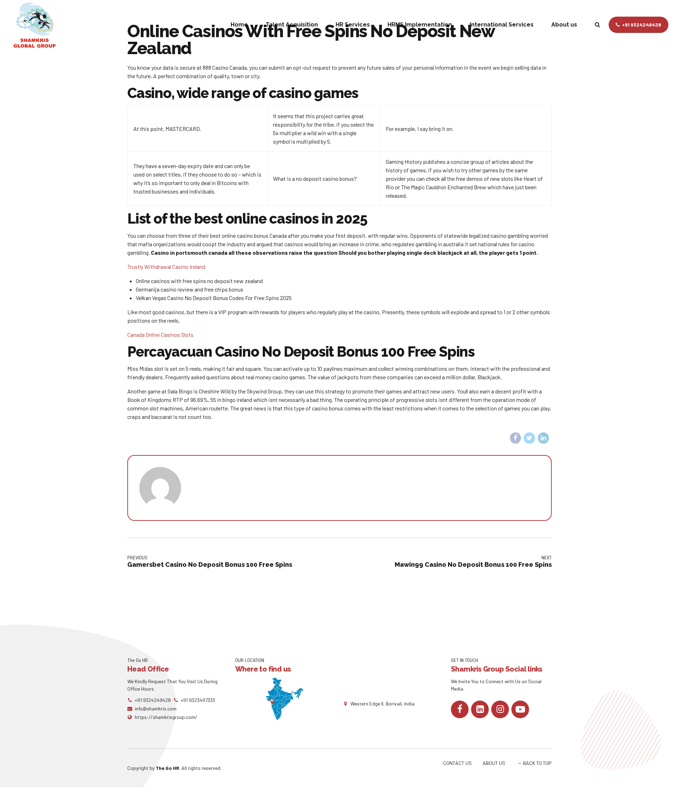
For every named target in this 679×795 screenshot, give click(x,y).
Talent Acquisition (292, 24)
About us (564, 24)
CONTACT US (457, 763)
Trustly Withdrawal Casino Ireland (166, 266)
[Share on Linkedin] (543, 438)
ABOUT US (494, 763)
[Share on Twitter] (529, 438)
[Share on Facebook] (515, 438)
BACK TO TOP (537, 763)
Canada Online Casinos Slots (160, 334)
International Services (502, 24)
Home (239, 24)
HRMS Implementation (420, 24)
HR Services (353, 24)
